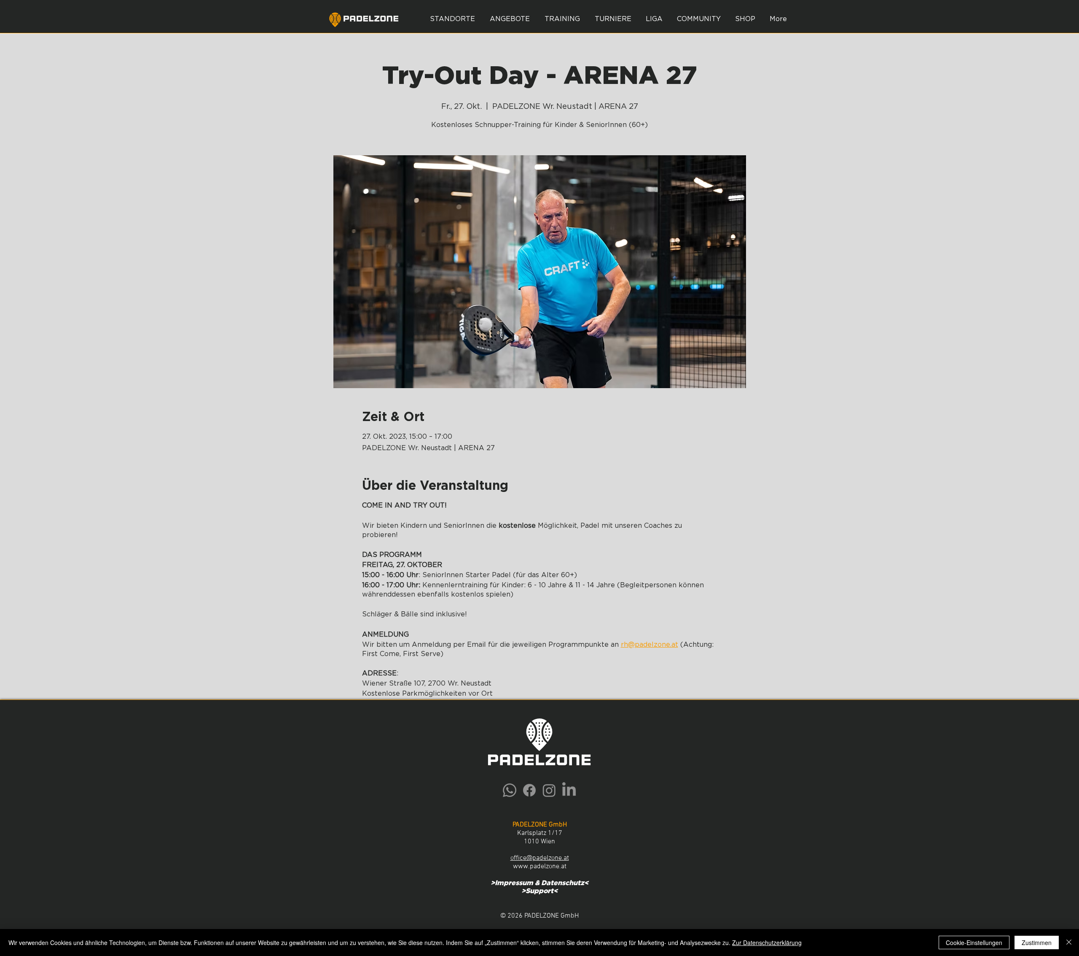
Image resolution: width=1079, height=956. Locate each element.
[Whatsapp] (509, 790)
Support (539, 891)
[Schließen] (1069, 942)
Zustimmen (1037, 942)
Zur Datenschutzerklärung (767, 942)
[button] (509, 19)
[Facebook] (529, 790)
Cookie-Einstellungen (974, 942)
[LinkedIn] (569, 790)
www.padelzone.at (539, 866)
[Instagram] (549, 790)
